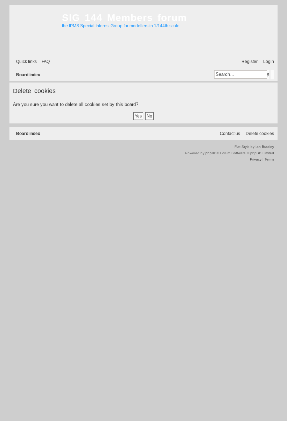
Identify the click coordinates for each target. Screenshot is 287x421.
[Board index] (34, 30)
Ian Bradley (264, 147)
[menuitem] (44, 61)
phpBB (211, 153)
